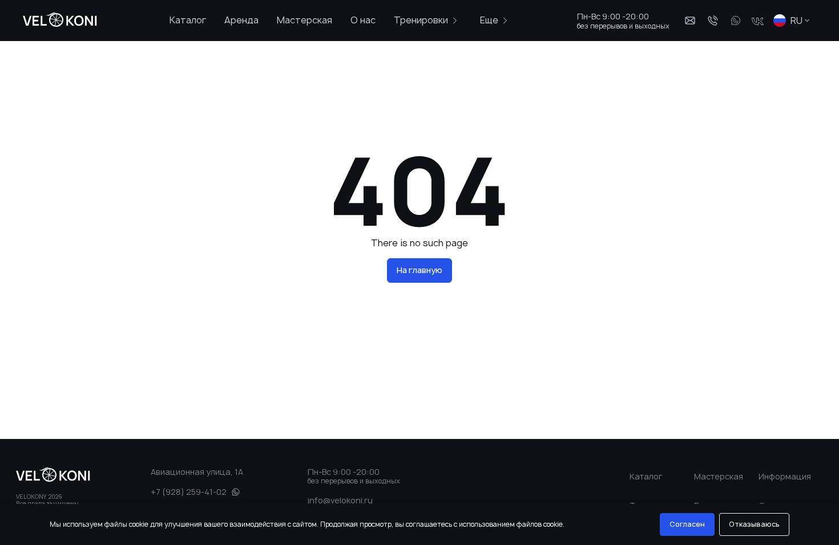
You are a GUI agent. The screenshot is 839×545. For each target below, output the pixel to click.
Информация (785, 476)
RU (796, 20)
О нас (363, 20)
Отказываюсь (754, 524)
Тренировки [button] (421, 20)
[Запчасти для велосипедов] (56, 20)
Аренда (241, 20)
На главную (419, 270)
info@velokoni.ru (340, 500)
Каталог (188, 20)
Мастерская (304, 20)
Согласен (687, 524)
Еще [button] (489, 20)
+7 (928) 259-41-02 (189, 491)
